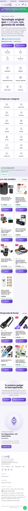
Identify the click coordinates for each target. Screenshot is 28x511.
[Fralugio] (6, 4)
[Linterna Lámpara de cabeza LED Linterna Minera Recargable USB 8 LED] (21, 250)
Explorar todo (6, 446)
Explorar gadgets (20, 45)
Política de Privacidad (6, 482)
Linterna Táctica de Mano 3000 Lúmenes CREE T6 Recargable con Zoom (6, 334)
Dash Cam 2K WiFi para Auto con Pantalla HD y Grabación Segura (21, 230)
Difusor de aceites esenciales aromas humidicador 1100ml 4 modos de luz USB (6, 292)
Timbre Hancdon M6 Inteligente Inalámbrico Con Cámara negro (6, 199)
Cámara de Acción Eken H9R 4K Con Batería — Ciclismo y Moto (6, 231)
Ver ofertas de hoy (7, 45)
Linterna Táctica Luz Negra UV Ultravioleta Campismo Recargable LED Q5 (21, 333)
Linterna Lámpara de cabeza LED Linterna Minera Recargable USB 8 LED (21, 262)
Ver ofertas (6, 399)
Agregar (7, 209)
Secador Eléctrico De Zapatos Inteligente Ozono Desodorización (21, 361)
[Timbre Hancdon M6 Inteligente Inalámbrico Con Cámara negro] (6, 188)
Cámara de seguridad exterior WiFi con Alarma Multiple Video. (6, 260)
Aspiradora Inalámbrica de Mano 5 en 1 (6, 360)
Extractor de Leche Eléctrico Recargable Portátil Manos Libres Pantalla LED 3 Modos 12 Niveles (21, 200)
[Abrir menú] (25, 5)
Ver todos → (25, 179)
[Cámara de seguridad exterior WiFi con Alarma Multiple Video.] (6, 250)
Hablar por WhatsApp (18, 399)
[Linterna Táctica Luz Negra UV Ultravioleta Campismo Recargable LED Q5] (21, 322)
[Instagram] (5, 470)
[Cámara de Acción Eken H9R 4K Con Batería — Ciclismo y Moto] (6, 220)
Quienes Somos (4, 476)
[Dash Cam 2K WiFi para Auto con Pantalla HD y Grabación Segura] (21, 220)
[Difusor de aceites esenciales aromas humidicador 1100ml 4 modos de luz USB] (6, 281)
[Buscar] (16, 5)
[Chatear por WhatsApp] (25, 508)
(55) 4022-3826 (11, 491)
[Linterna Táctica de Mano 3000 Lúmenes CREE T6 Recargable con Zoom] (6, 322)
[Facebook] (2, 470)
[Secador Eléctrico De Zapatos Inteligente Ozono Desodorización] (21, 351)
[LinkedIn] (11, 470)
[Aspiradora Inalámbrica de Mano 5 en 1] (6, 351)
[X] (8, 470)
